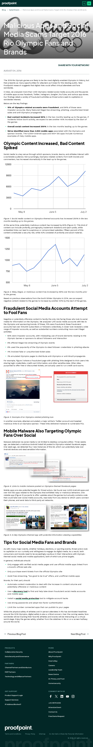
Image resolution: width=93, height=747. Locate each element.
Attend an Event (54, 707)
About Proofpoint (55, 652)
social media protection (27, 598)
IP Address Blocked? (13, 704)
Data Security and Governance (17, 656)
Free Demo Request (56, 716)
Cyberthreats (14, 10)
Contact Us (52, 712)
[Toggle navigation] (89, 3)
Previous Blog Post (17, 634)
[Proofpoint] (9, 3)
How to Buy (52, 661)
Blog (4, 10)
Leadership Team (55, 670)
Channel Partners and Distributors (18, 667)
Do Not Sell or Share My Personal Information (66, 734)
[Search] (84, 3)
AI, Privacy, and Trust (56, 679)
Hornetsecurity (54, 683)
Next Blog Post (78, 634)
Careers (51, 665)
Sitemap (42, 734)
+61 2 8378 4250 (54, 703)
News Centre (53, 674)
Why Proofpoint (54, 656)
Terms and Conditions (13, 734)
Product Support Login (14, 695)
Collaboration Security (14, 652)
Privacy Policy (30, 734)
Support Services (11, 700)
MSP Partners (10, 672)
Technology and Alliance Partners (18, 676)
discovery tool (20, 591)
